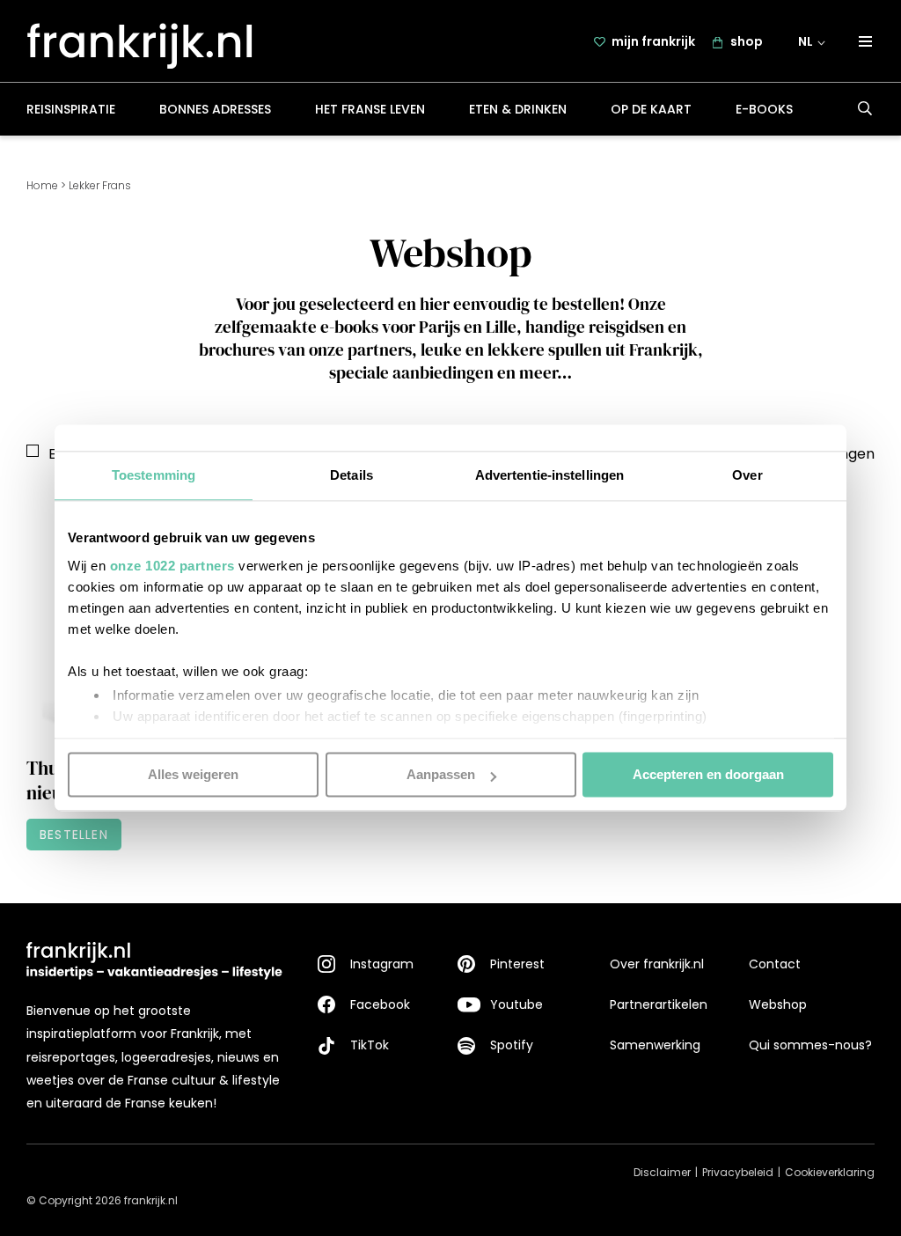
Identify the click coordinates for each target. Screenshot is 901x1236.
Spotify (511, 1045)
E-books (764, 109)
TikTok (369, 1045)
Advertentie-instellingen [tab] (549, 474)
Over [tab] (747, 474)
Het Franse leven (370, 109)
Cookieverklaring (830, 1172)
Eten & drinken (518, 109)
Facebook (380, 1004)
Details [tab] (351, 474)
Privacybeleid (737, 1172)
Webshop (778, 1004)
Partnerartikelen (658, 1004)
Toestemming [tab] (153, 474)
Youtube (516, 1004)
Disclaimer (662, 1172)
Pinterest (517, 964)
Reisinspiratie (70, 109)
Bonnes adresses (215, 109)
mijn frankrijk (653, 41)
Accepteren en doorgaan (708, 774)
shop (746, 41)
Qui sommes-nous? (810, 1045)
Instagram (382, 964)
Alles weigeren (193, 774)
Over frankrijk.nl (657, 964)
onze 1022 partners (172, 565)
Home (42, 185)
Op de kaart (651, 109)
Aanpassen (441, 774)
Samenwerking (655, 1045)
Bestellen (74, 834)
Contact (775, 964)
